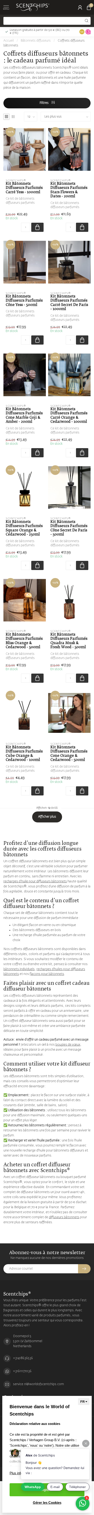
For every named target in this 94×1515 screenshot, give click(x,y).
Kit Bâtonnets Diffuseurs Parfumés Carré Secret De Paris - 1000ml (69, 303)
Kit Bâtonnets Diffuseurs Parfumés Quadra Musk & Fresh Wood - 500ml (68, 641)
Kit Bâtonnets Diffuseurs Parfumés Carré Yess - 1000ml (24, 188)
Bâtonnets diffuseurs (36, 40)
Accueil (8, 40)
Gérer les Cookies (47, 1502)
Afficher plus (47, 816)
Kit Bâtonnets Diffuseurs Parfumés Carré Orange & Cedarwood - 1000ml (68, 415)
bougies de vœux (67, 1044)
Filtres (44, 102)
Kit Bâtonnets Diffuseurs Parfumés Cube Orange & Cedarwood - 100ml (24, 754)
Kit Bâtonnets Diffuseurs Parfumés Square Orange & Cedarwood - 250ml (24, 528)
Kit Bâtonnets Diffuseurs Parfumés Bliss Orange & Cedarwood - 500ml (24, 641)
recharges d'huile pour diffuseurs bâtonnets (35, 881)
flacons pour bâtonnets (47, 974)
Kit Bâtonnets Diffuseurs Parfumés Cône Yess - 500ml (24, 301)
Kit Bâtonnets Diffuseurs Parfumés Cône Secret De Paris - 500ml (68, 528)
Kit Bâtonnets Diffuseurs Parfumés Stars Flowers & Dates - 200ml (68, 190)
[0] (89, 7)
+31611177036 (22, 1371)
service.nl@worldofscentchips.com (38, 1384)
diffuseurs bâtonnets (64, 1217)
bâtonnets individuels (19, 969)
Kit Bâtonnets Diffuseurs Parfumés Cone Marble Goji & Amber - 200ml (24, 415)
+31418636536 (23, 1358)
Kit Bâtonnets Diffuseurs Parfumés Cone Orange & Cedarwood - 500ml (68, 754)
